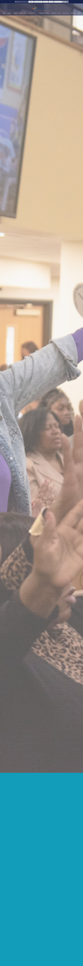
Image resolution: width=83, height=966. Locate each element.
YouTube (51, 1)
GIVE (79, 13)
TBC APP (45, 1)
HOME (4, 13)
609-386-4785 (58, 1)
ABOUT (9, 13)
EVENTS (15, 13)
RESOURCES (32, 13)
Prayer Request (38, 1)
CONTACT (73, 13)
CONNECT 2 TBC (56, 13)
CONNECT (31, 1)
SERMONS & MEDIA (44, 13)
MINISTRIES (23, 13)
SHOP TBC (66, 13)
